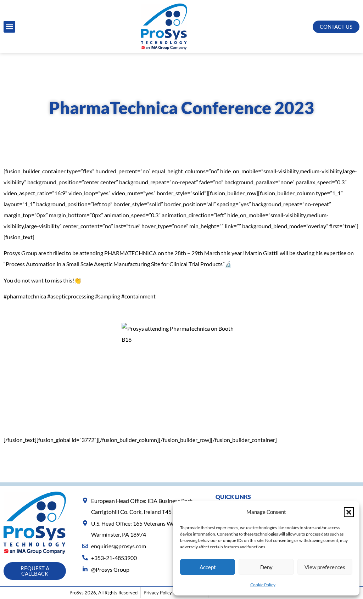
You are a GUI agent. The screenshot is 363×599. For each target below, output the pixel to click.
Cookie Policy (262, 584)
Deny (266, 567)
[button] (348, 512)
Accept (208, 567)
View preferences (325, 567)
